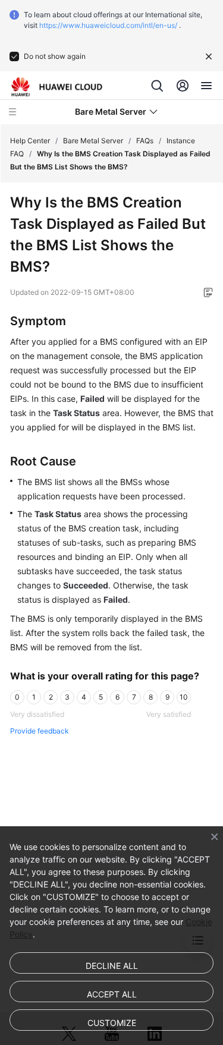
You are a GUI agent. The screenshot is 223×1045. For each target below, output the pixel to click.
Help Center (30, 140)
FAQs (144, 140)
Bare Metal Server (93, 140)
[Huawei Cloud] (56, 86)
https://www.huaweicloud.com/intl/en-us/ (108, 25)
